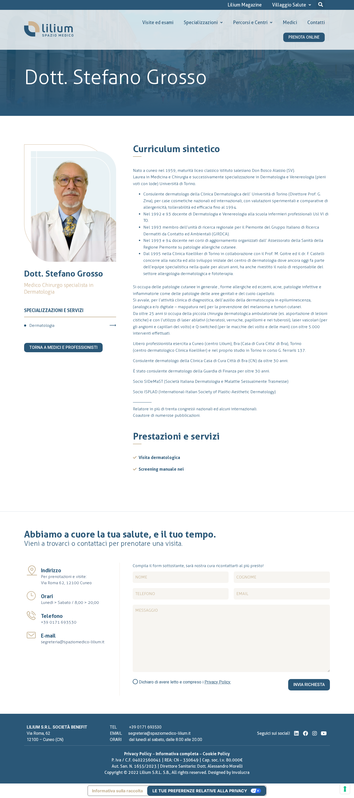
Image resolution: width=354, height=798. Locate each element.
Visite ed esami (157, 22)
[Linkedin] (296, 733)
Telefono (52, 616)
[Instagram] (314, 733)
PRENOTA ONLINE (304, 37)
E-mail (48, 636)
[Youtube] (323, 733)
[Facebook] (305, 733)
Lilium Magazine (245, 5)
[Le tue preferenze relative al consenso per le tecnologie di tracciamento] (345, 789)
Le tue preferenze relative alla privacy (199, 790)
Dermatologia (41, 325)
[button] (320, 4)
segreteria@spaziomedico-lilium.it (72, 641)
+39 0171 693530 (58, 622)
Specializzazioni (201, 22)
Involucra (241, 772)
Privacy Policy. (217, 682)
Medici (290, 22)
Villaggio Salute (289, 5)
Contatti (316, 22)
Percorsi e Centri (250, 22)
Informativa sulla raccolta (117, 790)
